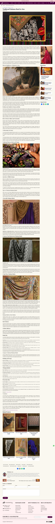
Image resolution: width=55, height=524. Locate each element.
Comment (4, 488)
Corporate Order (30, 511)
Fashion (9, 7)
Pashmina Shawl (17, 505)
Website (29, 485)
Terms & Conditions (31, 508)
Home (16, 511)
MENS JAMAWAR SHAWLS (12, 464)
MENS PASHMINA (23, 464)
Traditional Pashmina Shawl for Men (10, 5)
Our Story (29, 505)
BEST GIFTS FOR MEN (5, 464)
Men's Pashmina (17, 509)
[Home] (1, 5)
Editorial (4, 5)
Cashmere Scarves (18, 508)
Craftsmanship (5, 7)
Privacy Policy (30, 509)
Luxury (12, 7)
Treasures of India (18, 512)
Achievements (30, 512)
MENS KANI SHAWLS (18, 464)
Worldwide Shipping (44, 508)
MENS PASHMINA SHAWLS (29, 464)
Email (16, 485)
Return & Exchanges (44, 509)
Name (4, 485)
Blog (41, 511)
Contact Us (42, 505)
